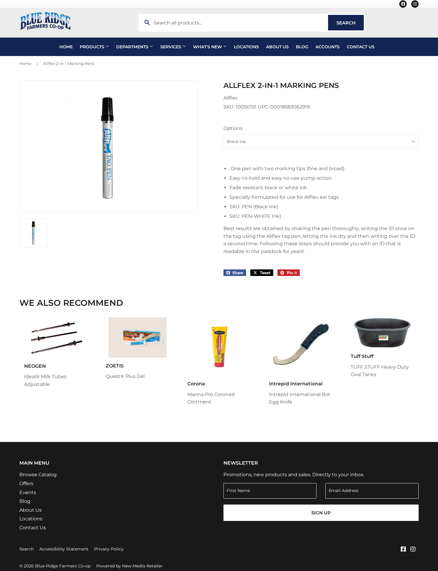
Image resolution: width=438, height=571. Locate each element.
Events (27, 492)
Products (92, 46)
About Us (277, 46)
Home (66, 46)
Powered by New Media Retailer (129, 566)
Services (171, 46)
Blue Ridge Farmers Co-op (63, 566)
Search (350, 23)
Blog (302, 46)
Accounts (328, 46)
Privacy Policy (109, 549)
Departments (133, 46)
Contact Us (361, 46)
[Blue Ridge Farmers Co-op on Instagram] (413, 550)
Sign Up (321, 513)
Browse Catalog (38, 474)
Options (233, 128)
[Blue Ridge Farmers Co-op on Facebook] (403, 550)
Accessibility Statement (63, 549)
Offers (26, 483)
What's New (208, 46)
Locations (246, 46)
